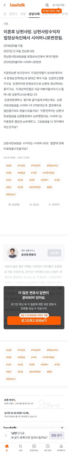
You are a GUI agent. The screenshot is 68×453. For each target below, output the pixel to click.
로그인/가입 (58, 5)
